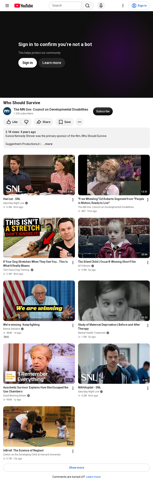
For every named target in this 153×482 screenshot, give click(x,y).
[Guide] (7, 5)
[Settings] (123, 5)
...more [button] (47, 144)
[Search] (87, 6)
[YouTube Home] (23, 5)
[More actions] (79, 122)
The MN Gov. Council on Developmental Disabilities (51, 109)
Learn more (93, 476)
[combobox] (66, 5)
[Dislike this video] (26, 122)
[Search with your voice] (101, 6)
